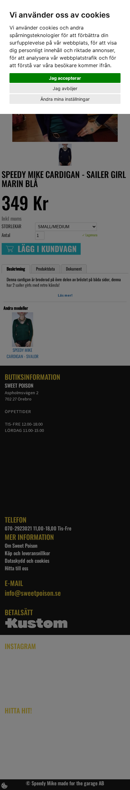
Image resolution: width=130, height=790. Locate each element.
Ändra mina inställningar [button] (65, 99)
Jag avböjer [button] (65, 88)
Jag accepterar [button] (65, 78)
